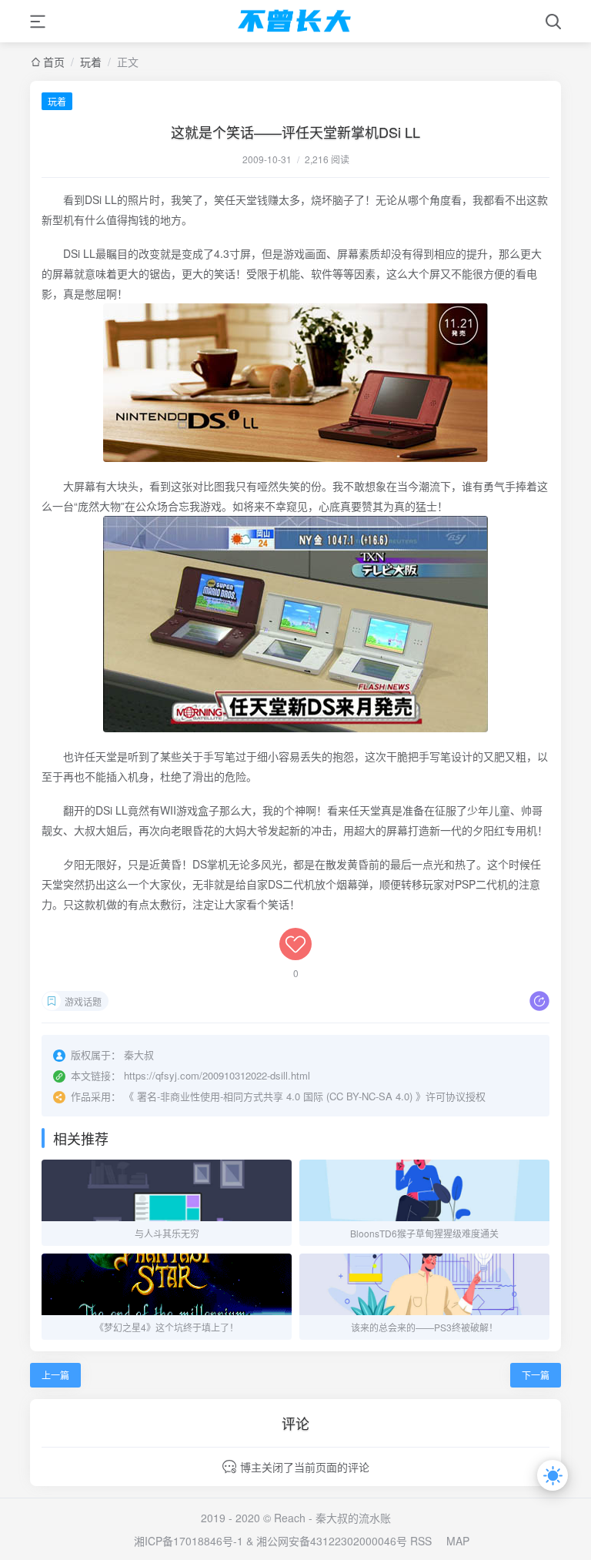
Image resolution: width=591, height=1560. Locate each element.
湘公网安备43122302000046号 (331, 1540)
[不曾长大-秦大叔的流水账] (295, 21)
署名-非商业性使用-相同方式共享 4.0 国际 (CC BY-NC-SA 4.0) (274, 1096)
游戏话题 (83, 1001)
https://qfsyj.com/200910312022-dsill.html (217, 1075)
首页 (54, 61)
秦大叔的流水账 (353, 1517)
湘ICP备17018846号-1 (188, 1540)
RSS (421, 1540)
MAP (457, 1540)
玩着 (91, 61)
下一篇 (535, 1374)
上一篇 (55, 1374)
